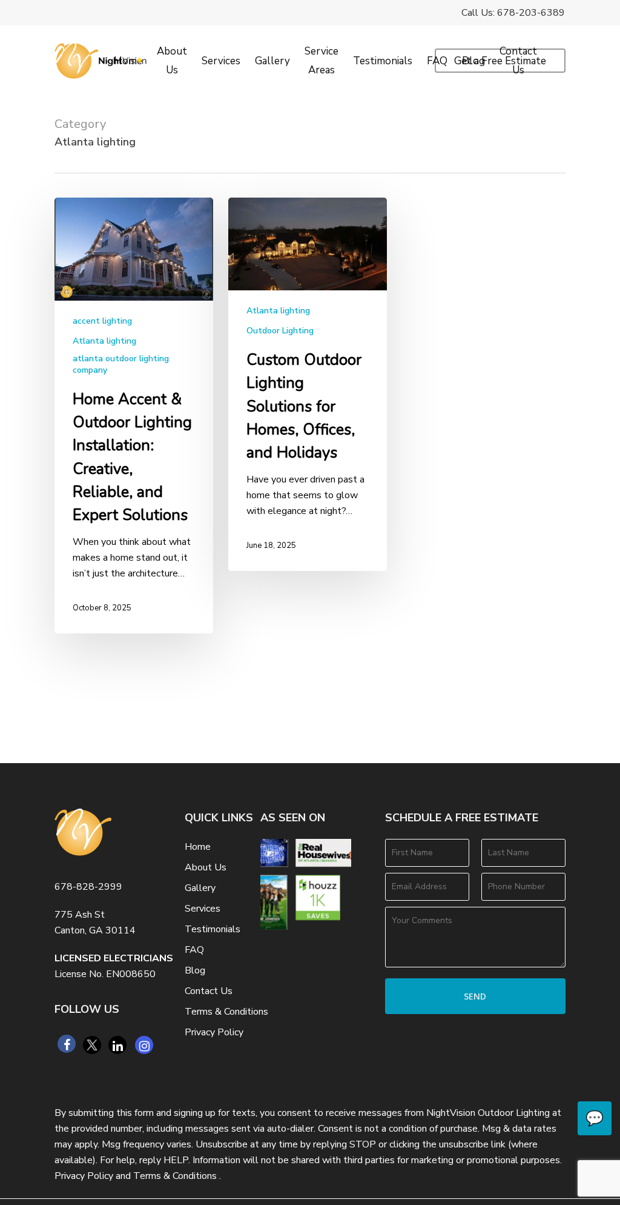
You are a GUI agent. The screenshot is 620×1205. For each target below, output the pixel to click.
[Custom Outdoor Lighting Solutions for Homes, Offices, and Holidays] (307, 384)
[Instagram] (144, 1045)
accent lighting (102, 321)
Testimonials (212, 929)
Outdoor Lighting (280, 330)
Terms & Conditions (226, 1011)
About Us (205, 867)
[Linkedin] (117, 1045)
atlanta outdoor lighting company (121, 364)
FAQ (194, 949)
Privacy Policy (214, 1032)
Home (198, 846)
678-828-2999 (88, 886)
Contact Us (208, 991)
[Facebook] (67, 1044)
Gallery (200, 888)
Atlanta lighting (104, 341)
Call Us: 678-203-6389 (513, 12)
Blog (195, 970)
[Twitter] (92, 1045)
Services (202, 908)
